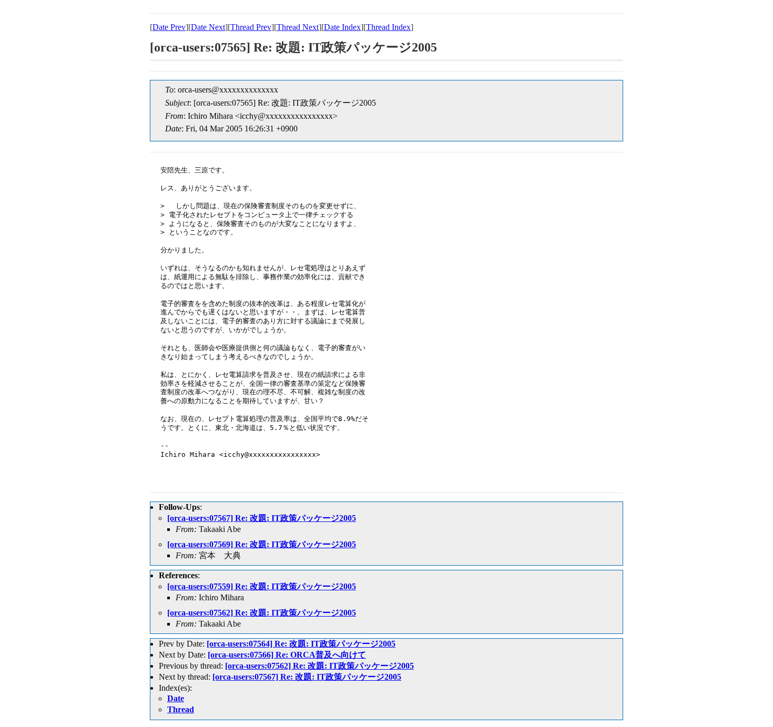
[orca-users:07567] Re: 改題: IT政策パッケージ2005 (261, 518)
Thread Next (298, 27)
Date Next (208, 27)
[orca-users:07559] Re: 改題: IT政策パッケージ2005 (261, 586)
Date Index (342, 27)
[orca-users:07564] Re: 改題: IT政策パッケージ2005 (301, 643)
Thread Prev (250, 27)
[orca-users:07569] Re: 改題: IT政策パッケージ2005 (261, 544)
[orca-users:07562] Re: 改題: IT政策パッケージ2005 (261, 612)
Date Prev (169, 27)
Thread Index (388, 27)
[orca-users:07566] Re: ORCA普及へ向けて (287, 654)
